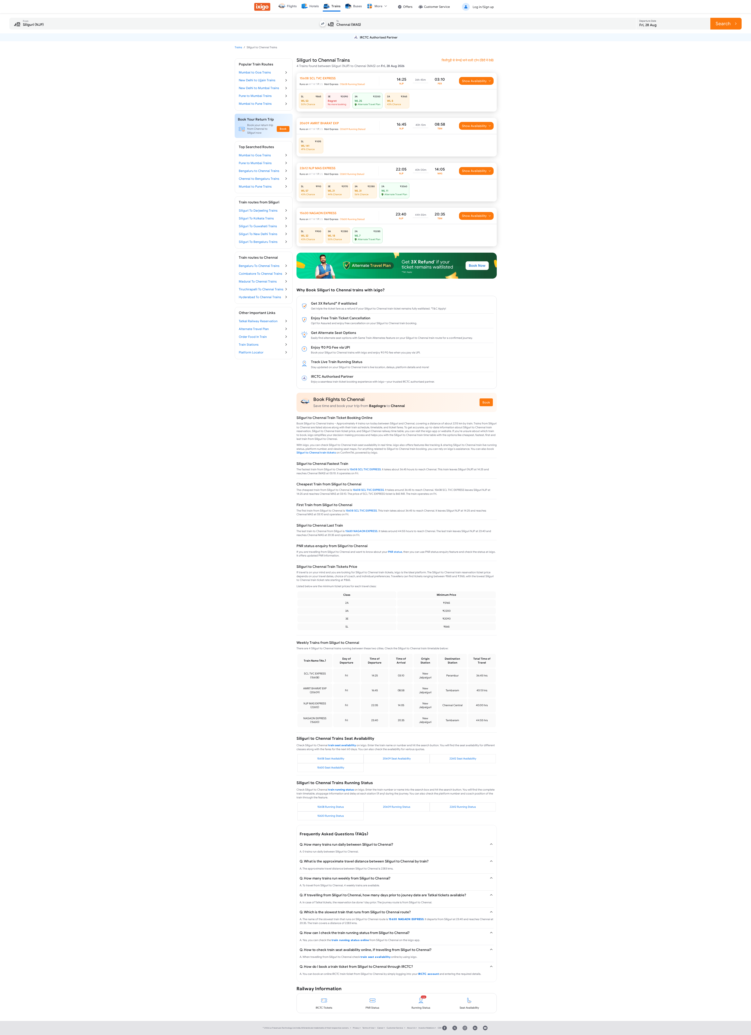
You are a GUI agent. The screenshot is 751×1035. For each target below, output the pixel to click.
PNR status (395, 551)
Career (380, 1028)
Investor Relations (427, 1028)
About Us (411, 1028)
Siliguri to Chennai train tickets (316, 452)
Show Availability (474, 81)
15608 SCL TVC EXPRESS (365, 469)
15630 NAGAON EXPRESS (361, 531)
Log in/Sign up (483, 7)
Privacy (356, 1028)
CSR (439, 1028)
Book (486, 402)
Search (723, 23)
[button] (477, 7)
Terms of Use (368, 1028)
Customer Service (395, 1028)
